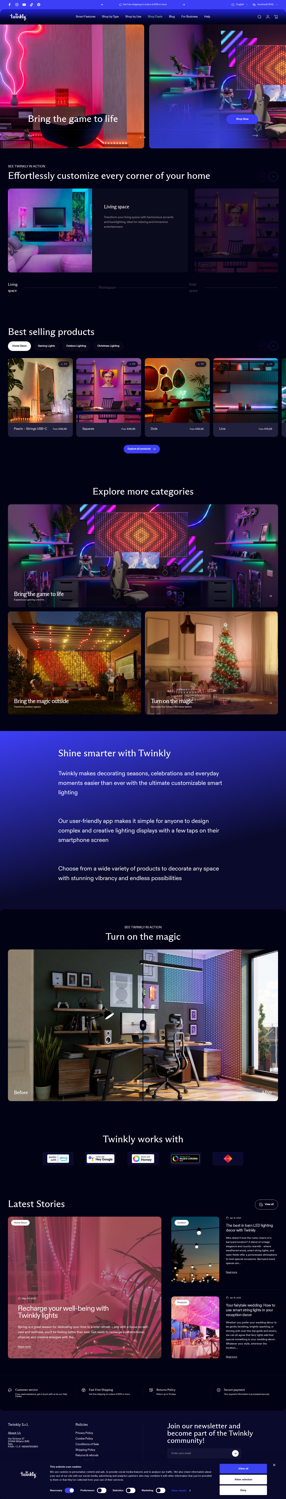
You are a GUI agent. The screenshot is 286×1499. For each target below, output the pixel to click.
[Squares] (108, 390)
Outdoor (181, 1223)
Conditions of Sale (87, 1444)
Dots (154, 428)
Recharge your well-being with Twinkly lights (63, 1312)
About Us (14, 1433)
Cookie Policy (84, 1438)
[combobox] (240, 4)
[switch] (101, 1490)
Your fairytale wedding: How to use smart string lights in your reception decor (250, 1310)
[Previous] (102, 4)
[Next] (183, 4)
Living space (13, 288)
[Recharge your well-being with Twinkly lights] (84, 1287)
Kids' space (194, 288)
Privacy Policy (84, 1433)
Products (182, 1302)
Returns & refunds (86, 1455)
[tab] (19, 346)
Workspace (107, 289)
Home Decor (20, 1223)
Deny (243, 1490)
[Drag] (143, 1025)
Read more (24, 1346)
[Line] (245, 390)
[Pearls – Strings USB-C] (40, 390)
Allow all (243, 1468)
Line (222, 428)
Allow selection (243, 1479)
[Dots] (177, 390)
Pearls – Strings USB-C (30, 428)
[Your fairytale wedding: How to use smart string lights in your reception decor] (195, 1327)
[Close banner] (274, 1465)
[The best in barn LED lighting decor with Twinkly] (195, 1250)
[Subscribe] (235, 1453)
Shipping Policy (85, 1450)
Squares (88, 428)
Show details (179, 1490)
